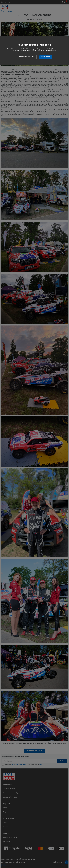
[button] (45, 57)
